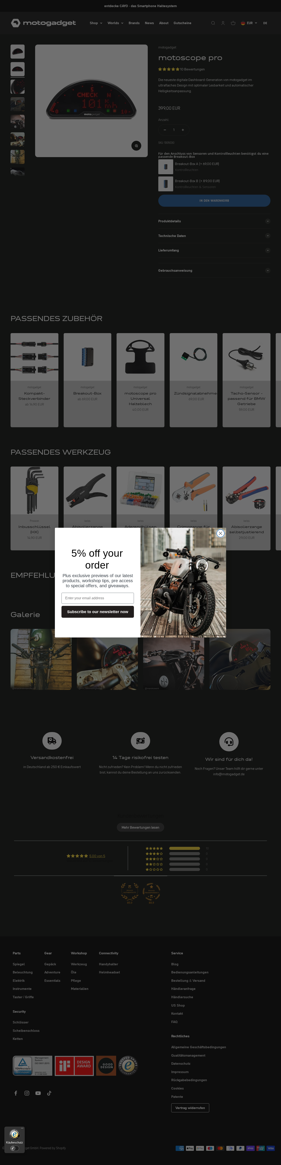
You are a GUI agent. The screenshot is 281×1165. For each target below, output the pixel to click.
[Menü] (22, 1129)
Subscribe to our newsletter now (97, 612)
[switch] (14, 1148)
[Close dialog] (220, 533)
